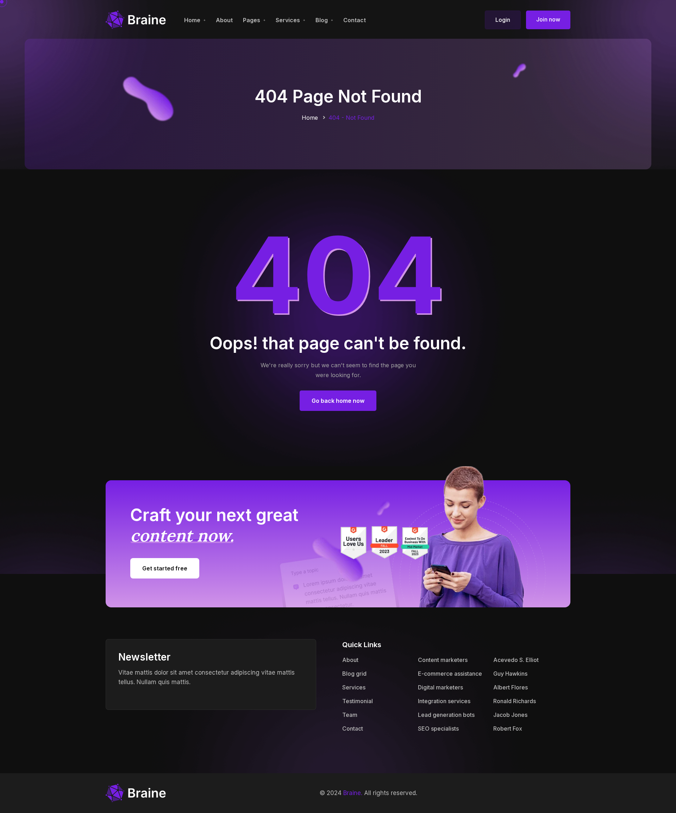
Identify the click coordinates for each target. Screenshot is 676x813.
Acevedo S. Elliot (516, 659)
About (224, 20)
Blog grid (354, 673)
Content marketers (443, 659)
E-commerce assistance (450, 673)
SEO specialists (438, 728)
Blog (321, 20)
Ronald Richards (514, 701)
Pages (251, 20)
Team (349, 714)
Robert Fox (507, 728)
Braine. (352, 792)
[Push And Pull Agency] (136, 19)
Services (288, 20)
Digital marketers (440, 687)
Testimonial (357, 701)
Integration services (444, 701)
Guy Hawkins (510, 673)
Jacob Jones (510, 714)
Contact (354, 20)
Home (192, 20)
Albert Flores (510, 687)
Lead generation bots (446, 714)
